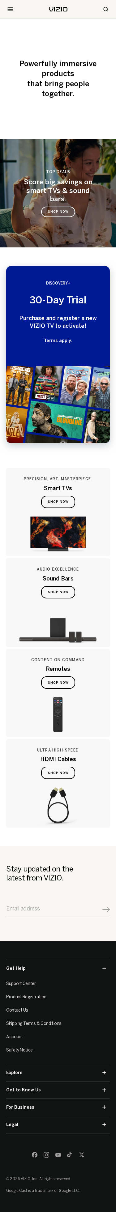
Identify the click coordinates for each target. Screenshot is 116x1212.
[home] (58, 9)
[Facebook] (34, 1155)
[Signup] (106, 909)
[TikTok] (70, 1155)
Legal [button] (12, 1124)
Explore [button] (14, 1072)
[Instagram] (46, 1155)
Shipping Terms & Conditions (34, 1023)
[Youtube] (58, 1155)
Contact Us (17, 1010)
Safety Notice (19, 1050)
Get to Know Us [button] (23, 1090)
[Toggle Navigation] (10, 9)
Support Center (21, 983)
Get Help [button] (16, 968)
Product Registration (26, 997)
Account (14, 1036)
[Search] (106, 9)
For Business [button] (20, 1107)
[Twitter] (81, 1155)
